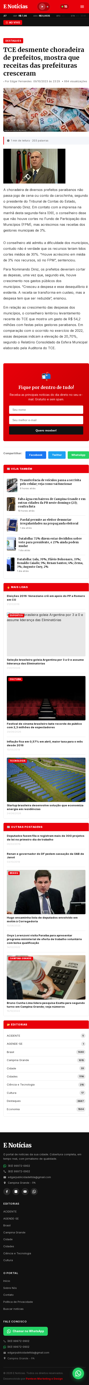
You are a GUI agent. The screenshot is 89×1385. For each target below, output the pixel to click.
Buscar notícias (13, 1308)
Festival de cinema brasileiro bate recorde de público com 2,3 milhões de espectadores (44, 725)
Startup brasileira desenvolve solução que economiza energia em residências (45, 807)
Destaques (13, 40)
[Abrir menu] (82, 6)
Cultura (8, 1260)
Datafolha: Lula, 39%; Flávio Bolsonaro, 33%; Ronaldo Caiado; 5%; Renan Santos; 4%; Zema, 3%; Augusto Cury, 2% (50, 563)
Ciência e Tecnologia (17, 1253)
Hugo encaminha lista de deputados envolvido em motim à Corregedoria (42, 919)
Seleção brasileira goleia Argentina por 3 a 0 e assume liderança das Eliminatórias (45, 661)
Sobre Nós (10, 1288)
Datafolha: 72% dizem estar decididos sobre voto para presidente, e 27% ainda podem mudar (50, 542)
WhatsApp (78, 454)
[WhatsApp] (34, 1191)
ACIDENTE (10, 1211)
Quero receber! (46, 430)
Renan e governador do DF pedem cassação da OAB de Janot (45, 855)
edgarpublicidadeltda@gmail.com (29, 1177)
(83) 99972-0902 (19, 1165)
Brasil (7, 1225)
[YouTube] (25, 1191)
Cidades (8, 1246)
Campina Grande (14, 1232)
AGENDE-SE (11, 1218)
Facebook (35, 454)
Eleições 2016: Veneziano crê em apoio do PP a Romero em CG (46, 597)
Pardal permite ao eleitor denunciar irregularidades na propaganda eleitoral (49, 521)
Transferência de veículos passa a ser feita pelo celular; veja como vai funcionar (50, 482)
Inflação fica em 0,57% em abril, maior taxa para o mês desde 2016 (45, 743)
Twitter (57, 454)
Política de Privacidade (18, 1301)
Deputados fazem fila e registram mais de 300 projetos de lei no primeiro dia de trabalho (45, 837)
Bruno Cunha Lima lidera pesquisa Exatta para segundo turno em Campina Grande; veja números (46, 1004)
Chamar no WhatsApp (28, 1331)
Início (6, 1280)
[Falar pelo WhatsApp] (78, 1373)
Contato (8, 1294)
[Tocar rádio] (42, 6)
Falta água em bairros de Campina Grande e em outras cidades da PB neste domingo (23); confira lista (51, 502)
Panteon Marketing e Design (44, 1378)
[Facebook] (6, 1191)
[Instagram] (15, 1191)
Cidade (8, 1239)
